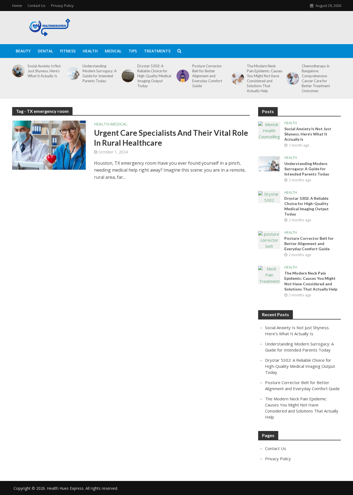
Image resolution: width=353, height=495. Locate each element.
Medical (113, 51)
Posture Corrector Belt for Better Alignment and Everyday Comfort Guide (207, 76)
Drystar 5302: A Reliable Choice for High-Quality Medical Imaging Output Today (154, 76)
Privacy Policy (62, 5)
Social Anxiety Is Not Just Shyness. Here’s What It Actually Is (44, 71)
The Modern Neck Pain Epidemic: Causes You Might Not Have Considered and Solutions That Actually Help (264, 78)
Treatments (157, 51)
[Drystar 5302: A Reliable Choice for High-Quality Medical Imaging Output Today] (127, 76)
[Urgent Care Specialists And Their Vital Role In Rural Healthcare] (49, 145)
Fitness (68, 51)
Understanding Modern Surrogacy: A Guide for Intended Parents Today (99, 73)
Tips (133, 51)
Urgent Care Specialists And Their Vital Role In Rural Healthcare (171, 137)
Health (90, 51)
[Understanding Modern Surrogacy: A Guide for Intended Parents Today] (72, 73)
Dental (45, 51)
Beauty (23, 51)
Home (17, 5)
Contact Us (37, 5)
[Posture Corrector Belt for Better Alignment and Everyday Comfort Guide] (181, 76)
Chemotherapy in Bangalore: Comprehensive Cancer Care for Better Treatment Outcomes (316, 78)
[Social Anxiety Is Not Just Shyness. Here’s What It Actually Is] (17, 71)
